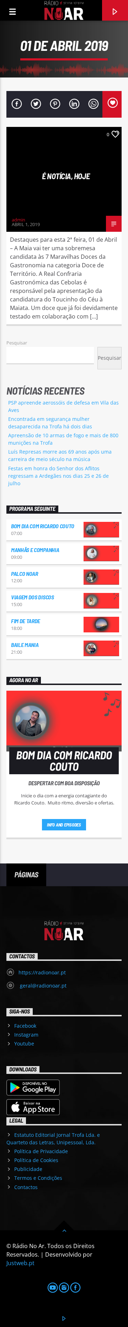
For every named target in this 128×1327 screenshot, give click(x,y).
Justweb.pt (20, 1263)
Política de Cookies (36, 1160)
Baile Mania (24, 644)
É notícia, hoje (66, 176)
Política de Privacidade (41, 1151)
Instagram (26, 1034)
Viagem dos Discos (32, 597)
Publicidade (28, 1169)
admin (18, 219)
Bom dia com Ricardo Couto (42, 526)
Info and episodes (64, 825)
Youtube (24, 1043)
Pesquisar (16, 342)
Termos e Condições (38, 1177)
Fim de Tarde (25, 620)
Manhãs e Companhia (35, 549)
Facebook (25, 1025)
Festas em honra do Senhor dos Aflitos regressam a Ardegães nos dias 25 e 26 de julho (58, 476)
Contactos (26, 1187)
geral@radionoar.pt (42, 985)
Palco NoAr (24, 573)
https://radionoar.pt (42, 972)
